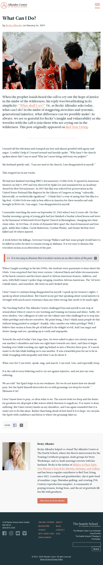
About (59, 522)
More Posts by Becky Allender (52, 500)
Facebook (5, 534)
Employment (44, 537)
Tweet (21, 425)
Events (42, 530)
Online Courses (46, 522)
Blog (58, 526)
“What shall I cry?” (31, 105)
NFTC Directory (46, 533)
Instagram (11, 534)
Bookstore (44, 526)
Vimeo (25, 534)
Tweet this (95, 258)
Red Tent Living (77, 127)
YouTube (18, 534)
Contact (60, 530)
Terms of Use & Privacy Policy (51, 559)
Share (14, 425)
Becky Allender (14, 25)
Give (58, 533)
